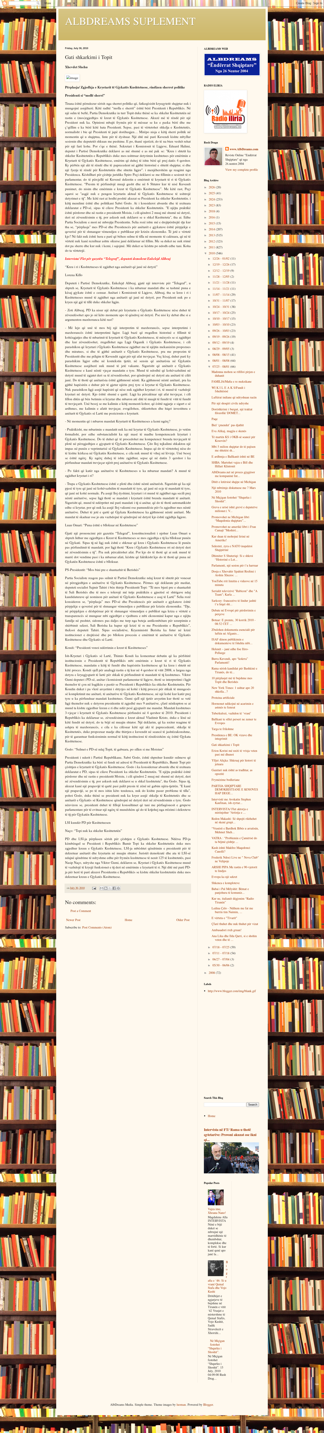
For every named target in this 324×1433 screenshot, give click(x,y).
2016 (212, 217)
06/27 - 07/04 (221, 959)
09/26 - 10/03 (221, 330)
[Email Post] (94, 888)
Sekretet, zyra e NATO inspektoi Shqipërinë (232, 548)
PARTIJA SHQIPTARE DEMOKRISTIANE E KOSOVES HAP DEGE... (235, 789)
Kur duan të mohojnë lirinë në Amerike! (230, 538)
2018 (212, 211)
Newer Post (73, 920)
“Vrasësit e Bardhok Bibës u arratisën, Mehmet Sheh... (235, 830)
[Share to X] (110, 888)
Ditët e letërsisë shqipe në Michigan (234, 482)
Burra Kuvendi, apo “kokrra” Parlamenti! (230, 660)
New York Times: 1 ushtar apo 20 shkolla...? (233, 690)
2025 (212, 193)
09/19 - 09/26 (221, 336)
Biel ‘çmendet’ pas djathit (228, 425)
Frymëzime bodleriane (226, 780)
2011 (212, 247)
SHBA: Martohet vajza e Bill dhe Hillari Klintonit (232, 464)
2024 (212, 199)
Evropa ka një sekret (224, 877)
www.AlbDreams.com (244, 149)
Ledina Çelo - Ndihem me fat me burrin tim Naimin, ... (232, 910)
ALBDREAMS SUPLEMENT (130, 21)
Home (128, 920)
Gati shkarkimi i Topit (225, 745)
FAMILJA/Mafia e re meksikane (231, 381)
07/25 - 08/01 (221, 366)
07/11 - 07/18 (221, 953)
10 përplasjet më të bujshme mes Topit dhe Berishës (232, 680)
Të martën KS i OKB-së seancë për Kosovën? (233, 439)
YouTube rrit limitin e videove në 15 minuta (234, 583)
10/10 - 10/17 (221, 318)
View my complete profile (241, 169)
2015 (212, 223)
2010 (212, 253)
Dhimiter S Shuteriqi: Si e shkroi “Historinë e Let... (232, 557)
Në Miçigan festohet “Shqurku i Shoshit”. (231, 499)
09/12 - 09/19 (221, 342)
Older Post (183, 920)
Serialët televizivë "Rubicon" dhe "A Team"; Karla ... (234, 593)
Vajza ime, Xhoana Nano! (217, 1211)
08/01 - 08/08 (221, 360)
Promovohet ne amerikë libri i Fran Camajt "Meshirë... (234, 528)
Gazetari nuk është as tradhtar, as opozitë (232, 772)
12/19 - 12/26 (221, 264)
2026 (212, 187)
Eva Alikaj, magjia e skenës (229, 431)
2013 (212, 235)
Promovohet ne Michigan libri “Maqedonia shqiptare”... (230, 519)
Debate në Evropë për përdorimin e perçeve (234, 612)
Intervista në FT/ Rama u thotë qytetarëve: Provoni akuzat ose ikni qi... (230, 1134)
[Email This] (101, 888)
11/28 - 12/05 (221, 276)
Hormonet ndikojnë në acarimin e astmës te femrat (232, 705)
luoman (181, 1404)
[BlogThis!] (106, 888)
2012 (212, 241)
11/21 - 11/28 (221, 282)
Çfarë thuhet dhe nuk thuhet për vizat (235, 924)
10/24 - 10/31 (221, 307)
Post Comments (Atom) (97, 927)
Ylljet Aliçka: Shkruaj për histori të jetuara (234, 762)
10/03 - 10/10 (221, 324)
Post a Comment (81, 911)
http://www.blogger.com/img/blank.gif (232, 991)
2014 (212, 229)
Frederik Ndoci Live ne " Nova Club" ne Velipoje (235, 859)
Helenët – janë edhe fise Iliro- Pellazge (230, 651)
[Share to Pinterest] (118, 888)
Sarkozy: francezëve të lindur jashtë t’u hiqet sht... (234, 602)
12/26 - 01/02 (221, 258)
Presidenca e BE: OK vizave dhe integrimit (232, 737)
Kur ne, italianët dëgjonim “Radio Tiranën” (233, 900)
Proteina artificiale (223, 697)
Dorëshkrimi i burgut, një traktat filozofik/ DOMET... (232, 411)
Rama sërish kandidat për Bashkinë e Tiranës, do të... (234, 670)
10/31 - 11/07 (221, 300)
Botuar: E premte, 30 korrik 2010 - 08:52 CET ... (234, 622)
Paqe (215, 419)
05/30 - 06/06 (221, 965)
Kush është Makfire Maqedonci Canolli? (231, 849)
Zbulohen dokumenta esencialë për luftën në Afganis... (233, 631)
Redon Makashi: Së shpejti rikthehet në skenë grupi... (234, 820)
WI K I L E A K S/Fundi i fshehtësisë (228, 389)
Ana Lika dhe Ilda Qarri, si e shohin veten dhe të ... (234, 938)
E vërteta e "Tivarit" (224, 918)
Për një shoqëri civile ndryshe (230, 403)
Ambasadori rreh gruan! (227, 930)
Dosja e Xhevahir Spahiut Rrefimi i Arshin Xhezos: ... (234, 573)
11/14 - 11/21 (221, 288)
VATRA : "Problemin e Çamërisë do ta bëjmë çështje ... (234, 840)
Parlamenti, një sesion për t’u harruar (235, 565)
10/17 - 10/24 (221, 312)
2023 (212, 205)
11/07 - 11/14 (221, 294)
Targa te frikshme (223, 729)
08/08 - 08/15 (221, 354)
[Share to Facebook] (114, 888)
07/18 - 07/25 (221, 947)
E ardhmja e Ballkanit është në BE (233, 456)
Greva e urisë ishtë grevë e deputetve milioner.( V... (234, 509)
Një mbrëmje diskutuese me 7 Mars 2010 (234, 490)
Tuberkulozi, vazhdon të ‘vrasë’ (231, 713)
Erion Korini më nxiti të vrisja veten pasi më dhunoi (234, 752)
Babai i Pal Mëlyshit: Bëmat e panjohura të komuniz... (230, 891)
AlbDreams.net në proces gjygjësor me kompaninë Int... (233, 474)
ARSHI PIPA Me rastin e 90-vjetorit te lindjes (234, 869)
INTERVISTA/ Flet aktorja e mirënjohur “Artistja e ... (230, 811)
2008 (212, 973)
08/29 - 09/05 (221, 349)
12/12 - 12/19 (221, 270)
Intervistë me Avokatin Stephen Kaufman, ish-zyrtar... (231, 801)
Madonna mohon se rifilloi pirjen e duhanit (233, 374)
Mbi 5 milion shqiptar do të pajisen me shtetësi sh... (233, 448)
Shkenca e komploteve (226, 883)
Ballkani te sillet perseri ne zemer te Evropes (234, 721)
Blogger (208, 1404)
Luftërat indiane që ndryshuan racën (234, 397)
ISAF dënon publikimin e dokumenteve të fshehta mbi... (232, 641)
